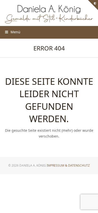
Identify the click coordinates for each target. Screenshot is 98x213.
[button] (12, 32)
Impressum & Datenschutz (68, 165)
